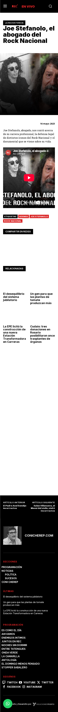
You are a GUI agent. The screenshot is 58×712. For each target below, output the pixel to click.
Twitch (12, 682)
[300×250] (26, 443)
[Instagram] (23, 687)
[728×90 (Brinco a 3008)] (29, 258)
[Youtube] (20, 682)
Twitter (47, 682)
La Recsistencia (14, 23)
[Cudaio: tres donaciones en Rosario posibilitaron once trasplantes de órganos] (42, 316)
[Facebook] (6, 241)
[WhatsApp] (20, 241)
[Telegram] (27, 241)
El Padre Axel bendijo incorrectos (14, 507)
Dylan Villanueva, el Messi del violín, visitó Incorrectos (43, 508)
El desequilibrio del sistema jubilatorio (13, 297)
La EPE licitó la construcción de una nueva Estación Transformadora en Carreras (14, 334)
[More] (35, 241)
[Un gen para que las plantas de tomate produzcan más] (42, 283)
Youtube (29, 682)
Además (23, 216)
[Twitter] (13, 241)
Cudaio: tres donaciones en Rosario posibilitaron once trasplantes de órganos (42, 334)
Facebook (14, 686)
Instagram (34, 686)
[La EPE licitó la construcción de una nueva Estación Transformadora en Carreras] (15, 316)
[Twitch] (4, 682)
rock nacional (12, 221)
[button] (7, 703)
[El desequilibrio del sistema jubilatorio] (15, 283)
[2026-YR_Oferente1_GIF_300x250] (26, 486)
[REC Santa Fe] (15, 6)
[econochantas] (26, 399)
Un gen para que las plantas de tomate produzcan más (41, 298)
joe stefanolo (39, 216)
